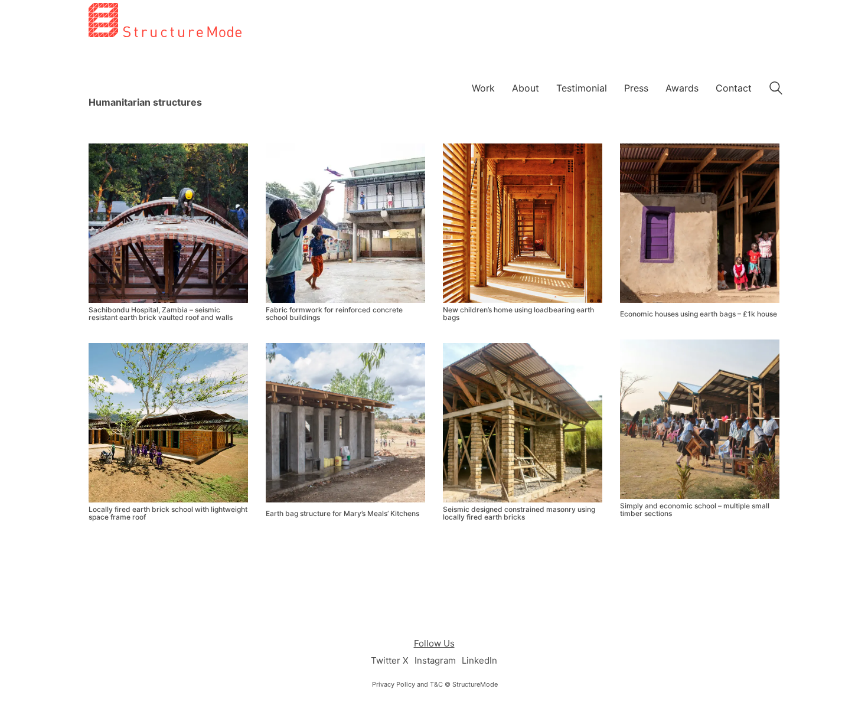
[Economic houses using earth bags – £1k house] (699, 223)
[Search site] (775, 89)
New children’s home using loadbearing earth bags (518, 313)
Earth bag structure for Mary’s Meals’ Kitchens (342, 513)
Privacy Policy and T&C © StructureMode (435, 684)
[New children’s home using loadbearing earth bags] (522, 223)
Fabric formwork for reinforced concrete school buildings (334, 313)
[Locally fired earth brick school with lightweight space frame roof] (168, 422)
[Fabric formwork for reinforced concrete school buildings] (345, 223)
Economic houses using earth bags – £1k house (698, 314)
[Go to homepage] (165, 79)
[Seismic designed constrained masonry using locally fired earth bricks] (522, 422)
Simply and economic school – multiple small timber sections (694, 509)
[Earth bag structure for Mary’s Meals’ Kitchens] (345, 422)
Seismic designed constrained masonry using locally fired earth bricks (519, 513)
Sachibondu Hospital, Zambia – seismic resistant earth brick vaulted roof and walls (161, 313)
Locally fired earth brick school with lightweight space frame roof (168, 513)
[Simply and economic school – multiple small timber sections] (699, 419)
